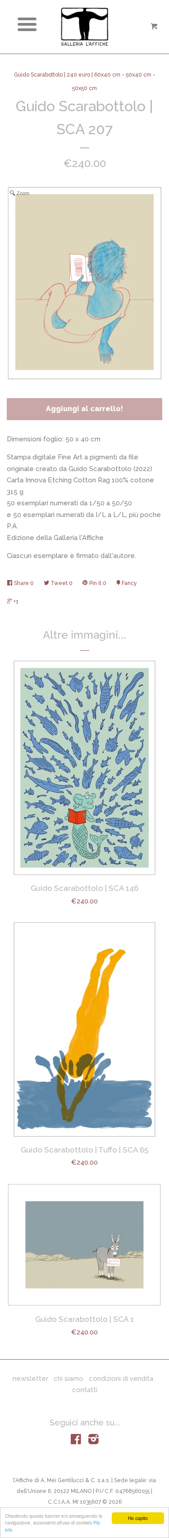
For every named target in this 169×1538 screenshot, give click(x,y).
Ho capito (138, 1518)
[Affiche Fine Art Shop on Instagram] (93, 1441)
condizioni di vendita (121, 1379)
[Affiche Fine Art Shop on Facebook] (76, 1441)
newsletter (30, 1379)
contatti (84, 1390)
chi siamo (68, 1379)
